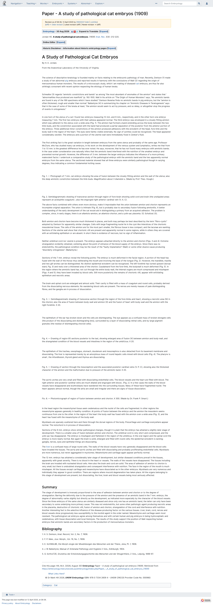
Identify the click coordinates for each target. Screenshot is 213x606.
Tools (11, 595)
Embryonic (57, 3)
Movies (43, 3)
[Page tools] (157, 3)
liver (48, 446)
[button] (103, 31)
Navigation (16, 3)
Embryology (48, 31)
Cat (55, 585)
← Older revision (56, 24)
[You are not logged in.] (207, 3)
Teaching (30, 3)
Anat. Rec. (100, 37)
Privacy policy (7, 603)
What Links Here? (56, 573)
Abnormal (85, 3)
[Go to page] (199, 3)
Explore (99, 3)
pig (66, 80)
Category (47, 585)
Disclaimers (36, 603)
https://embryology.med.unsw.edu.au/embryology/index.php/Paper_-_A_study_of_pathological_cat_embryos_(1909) (95, 568)
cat (137, 83)
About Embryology (22, 603)
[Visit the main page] (4, 3)
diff (47, 24)
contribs (93, 22)
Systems (72, 3)
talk (87, 22)
